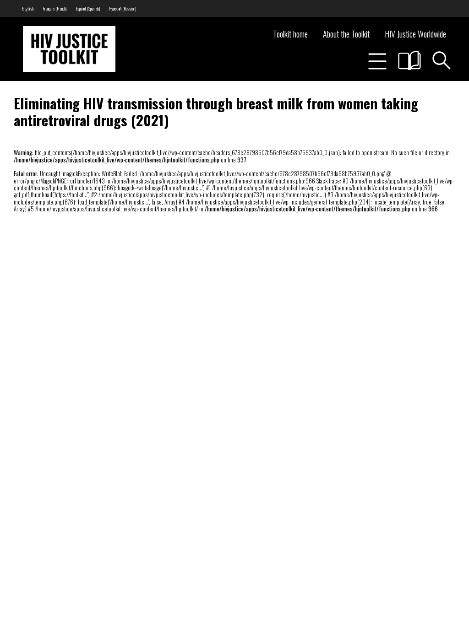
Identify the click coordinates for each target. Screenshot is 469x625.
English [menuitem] (27, 8)
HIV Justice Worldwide (415, 34)
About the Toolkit (346, 34)
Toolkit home (290, 34)
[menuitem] (27, 8)
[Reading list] (409, 60)
